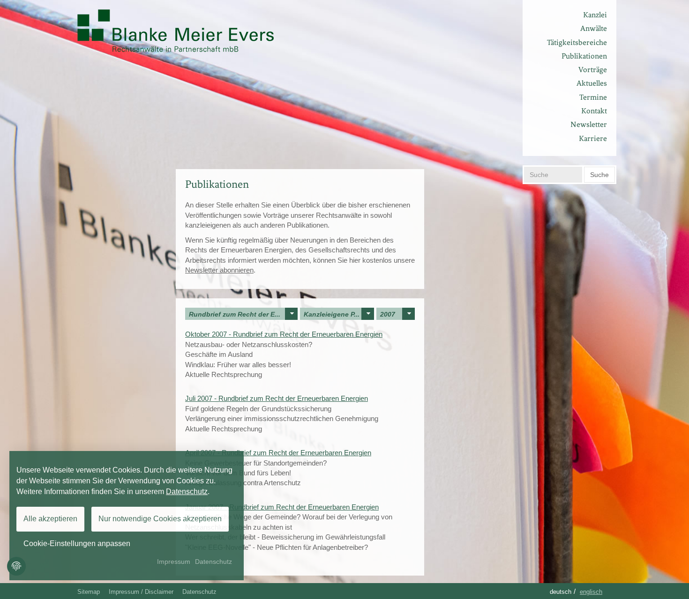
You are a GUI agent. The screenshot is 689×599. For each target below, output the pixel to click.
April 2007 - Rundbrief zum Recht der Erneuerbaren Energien (278, 453)
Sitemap (88, 591)
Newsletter (588, 124)
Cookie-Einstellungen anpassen (76, 543)
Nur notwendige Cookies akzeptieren (160, 519)
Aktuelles (592, 83)
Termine (593, 97)
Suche (599, 174)
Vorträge (592, 69)
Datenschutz (199, 591)
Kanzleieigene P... (331, 314)
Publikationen (584, 56)
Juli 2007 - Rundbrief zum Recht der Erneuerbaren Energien (276, 398)
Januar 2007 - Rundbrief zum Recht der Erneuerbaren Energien (282, 507)
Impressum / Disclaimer (141, 591)
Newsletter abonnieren (219, 270)
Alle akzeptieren (50, 519)
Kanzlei (595, 14)
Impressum (173, 561)
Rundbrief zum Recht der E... (234, 314)
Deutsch (560, 591)
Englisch (591, 591)
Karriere (593, 138)
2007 (387, 314)
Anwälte (593, 28)
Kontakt (594, 110)
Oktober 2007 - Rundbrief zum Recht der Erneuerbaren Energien (283, 334)
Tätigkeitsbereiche (577, 42)
